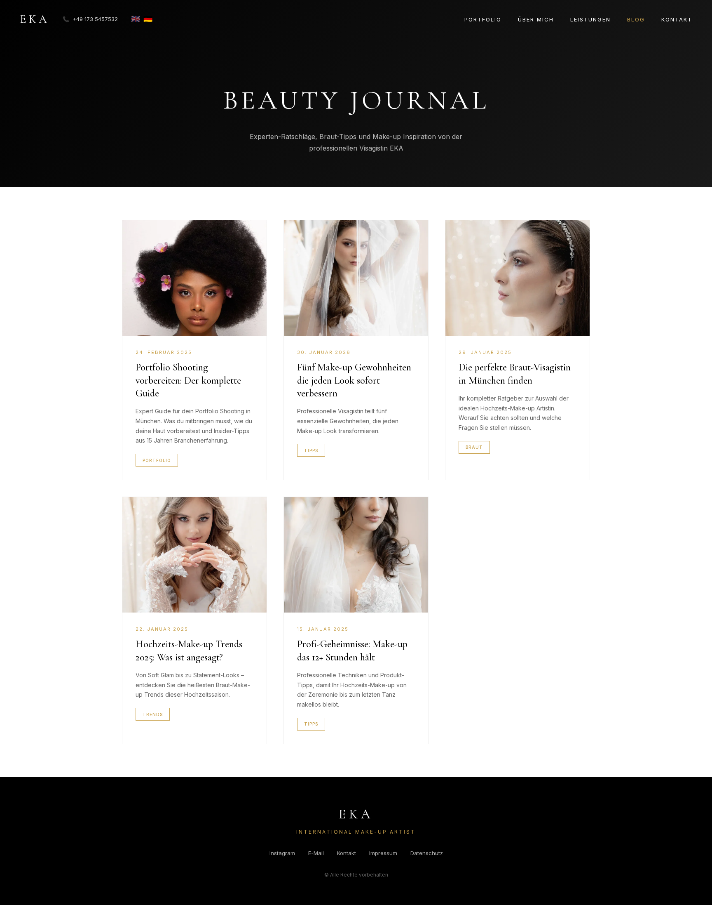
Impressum (383, 853)
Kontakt (676, 19)
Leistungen (590, 19)
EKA (34, 19)
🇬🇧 (135, 18)
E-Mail (316, 853)
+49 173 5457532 (90, 19)
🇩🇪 (147, 18)
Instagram (282, 853)
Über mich (536, 19)
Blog (636, 19)
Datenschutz (426, 853)
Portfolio (482, 19)
